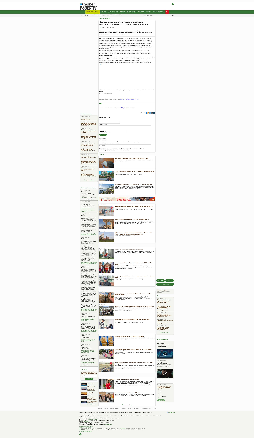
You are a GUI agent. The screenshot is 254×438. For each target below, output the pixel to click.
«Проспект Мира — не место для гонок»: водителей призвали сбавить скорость (88, 319)
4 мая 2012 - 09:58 (106, 27)
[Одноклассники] (148, 113)
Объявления (165, 284)
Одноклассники (135, 99)
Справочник (146, 408)
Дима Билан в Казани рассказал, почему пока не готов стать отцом (88, 340)
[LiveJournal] (154, 113)
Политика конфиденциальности (85, 431)
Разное (154, 408)
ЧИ (100, 27)
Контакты (136, 408)
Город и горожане (104, 18)
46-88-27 (96, 419)
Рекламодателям (114, 408)
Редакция (130, 408)
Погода (169, 280)
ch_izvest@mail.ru (85, 421)
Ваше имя (101, 120)
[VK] (81, 15)
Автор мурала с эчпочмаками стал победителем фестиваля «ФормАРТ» (88, 210)
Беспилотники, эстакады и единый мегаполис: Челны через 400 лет (89, 198)
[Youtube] (88, 15)
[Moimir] (90, 15)
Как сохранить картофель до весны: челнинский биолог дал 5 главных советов (88, 351)
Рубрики (106, 408)
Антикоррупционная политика (85, 427)
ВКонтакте (123, 99)
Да (160, 391)
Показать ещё (88, 180)
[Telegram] (92, 15)
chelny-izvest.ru (123, 428)
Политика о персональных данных (86, 426)
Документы (123, 408)
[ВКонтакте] (146, 113)
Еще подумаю (163, 396)
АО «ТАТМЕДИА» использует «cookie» (86, 429)
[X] (152, 113)
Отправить (103, 134)
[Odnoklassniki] (85, 15)
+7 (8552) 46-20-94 (90, 419)
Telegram (128, 99)
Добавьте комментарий (103, 124)
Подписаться (89, 378)
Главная (100, 408)
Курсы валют (160, 280)
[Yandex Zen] (83, 15)
